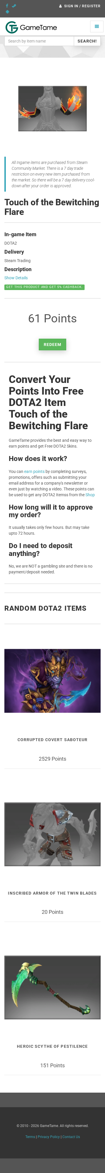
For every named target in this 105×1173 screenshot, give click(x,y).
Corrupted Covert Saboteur (53, 739)
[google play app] (7, 11)
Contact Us (71, 1137)
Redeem (53, 344)
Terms (30, 1137)
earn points (34, 471)
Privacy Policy (49, 1137)
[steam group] (14, 5)
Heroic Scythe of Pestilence (52, 1046)
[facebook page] (7, 5)
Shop (90, 494)
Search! (87, 41)
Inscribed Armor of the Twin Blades (52, 893)
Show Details (16, 277)
